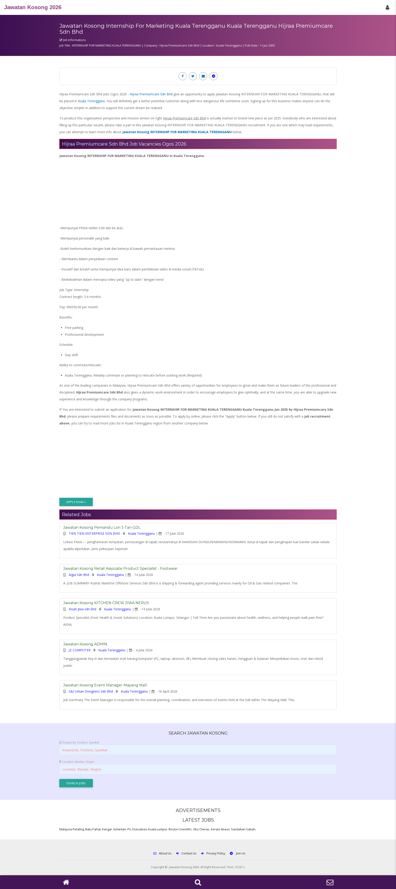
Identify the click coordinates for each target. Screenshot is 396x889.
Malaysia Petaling (71, 829)
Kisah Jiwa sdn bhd (82, 609)
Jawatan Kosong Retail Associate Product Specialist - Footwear (120, 568)
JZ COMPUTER (80, 650)
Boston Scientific (180, 829)
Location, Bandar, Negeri (78, 762)
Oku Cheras (201, 829)
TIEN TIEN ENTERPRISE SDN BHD (94, 533)
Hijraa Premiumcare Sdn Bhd (151, 94)
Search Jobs (76, 783)
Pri (129, 829)
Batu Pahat (93, 829)
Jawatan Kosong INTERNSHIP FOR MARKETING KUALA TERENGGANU (177, 132)
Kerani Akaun (220, 829)
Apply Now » (76, 502)
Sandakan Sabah (243, 829)
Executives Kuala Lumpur (149, 829)
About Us (165, 853)
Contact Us (189, 853)
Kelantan (119, 829)
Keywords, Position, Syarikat (81, 742)
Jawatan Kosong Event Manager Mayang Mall (105, 685)
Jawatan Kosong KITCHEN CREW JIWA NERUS (106, 603)
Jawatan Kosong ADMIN (85, 644)
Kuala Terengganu (91, 101)
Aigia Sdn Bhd (79, 574)
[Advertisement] (196, 191)
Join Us (240, 853)
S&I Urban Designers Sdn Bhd (91, 691)
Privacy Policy (215, 853)
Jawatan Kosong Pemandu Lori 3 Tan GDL (101, 527)
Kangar (107, 829)
